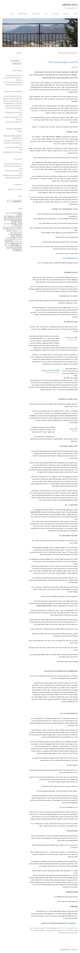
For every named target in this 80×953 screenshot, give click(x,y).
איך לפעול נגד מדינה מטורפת (14, 75)
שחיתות (6, 243)
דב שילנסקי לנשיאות (39, 930)
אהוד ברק (8, 213)
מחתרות (10, 234)
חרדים (17, 230)
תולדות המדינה (14, 247)
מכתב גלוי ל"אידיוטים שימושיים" (13, 84)
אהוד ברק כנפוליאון (51, 930)
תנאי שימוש (75, 949)
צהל (20, 243)
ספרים (13, 239)
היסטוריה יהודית (15, 227)
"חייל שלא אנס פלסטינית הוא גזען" (12, 101)
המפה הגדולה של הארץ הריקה (14, 122)
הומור (34, 928)
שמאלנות (15, 245)
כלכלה (20, 232)
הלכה (7, 227)
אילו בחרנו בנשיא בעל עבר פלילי (63, 62)
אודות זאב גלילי (55, 14)
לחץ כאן (72, 923)
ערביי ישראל (8, 239)
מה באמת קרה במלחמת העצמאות (12, 152)
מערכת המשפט (16, 237)
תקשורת (71, 930)
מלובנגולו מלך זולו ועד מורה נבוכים (12, 82)
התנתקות (12, 228)
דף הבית (75, 14)
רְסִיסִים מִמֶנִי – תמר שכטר (15, 189)
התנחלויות (19, 228)
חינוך (20, 230)
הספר (4, 227)
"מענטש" (59, 930)
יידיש (31, 928)
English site (36, 14)
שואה (12, 243)
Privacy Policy (23, 14)
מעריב (76, 930)
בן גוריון (20, 225)
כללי (15, 232)
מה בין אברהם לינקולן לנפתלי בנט (13, 140)
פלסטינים (9, 241)
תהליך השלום (7, 245)
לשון (12, 232)
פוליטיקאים (16, 241)
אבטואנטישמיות (17, 213)
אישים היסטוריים (13, 216)
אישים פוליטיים (41, 928)
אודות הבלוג (66, 14)
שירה (20, 245)
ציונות (17, 243)
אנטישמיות (19, 221)
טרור (14, 230)
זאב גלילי (69, 928)
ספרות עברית (19, 239)
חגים (7, 229)
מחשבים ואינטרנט (17, 234)
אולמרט (19, 214)
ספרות (8, 237)
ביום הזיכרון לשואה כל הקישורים (13, 177)
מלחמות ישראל (16, 236)
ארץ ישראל (16, 223)
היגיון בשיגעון (70, 4)
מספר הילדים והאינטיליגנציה (66, 932)
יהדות (9, 230)
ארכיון (45, 14)
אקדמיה (13, 221)
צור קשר (12, 14)
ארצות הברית (7, 223)
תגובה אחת (74, 67)
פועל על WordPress (65, 949)
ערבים (20, 241)
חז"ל (3, 228)
